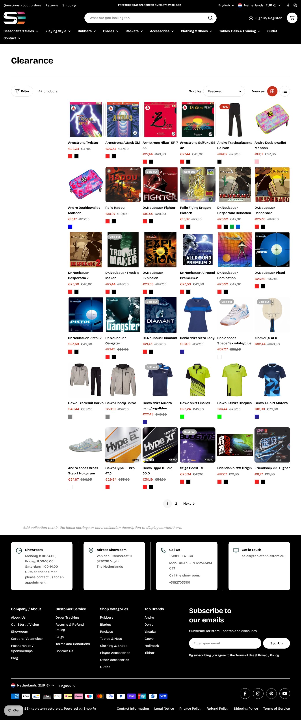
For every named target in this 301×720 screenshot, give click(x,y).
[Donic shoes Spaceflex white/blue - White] (219, 357)
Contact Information (133, 709)
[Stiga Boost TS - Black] (188, 481)
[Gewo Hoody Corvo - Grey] (107, 416)
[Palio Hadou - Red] (107, 221)
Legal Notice (164, 709)
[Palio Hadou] (123, 184)
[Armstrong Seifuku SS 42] (198, 119)
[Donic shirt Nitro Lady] (198, 314)
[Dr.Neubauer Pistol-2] (86, 314)
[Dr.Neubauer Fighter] (160, 184)
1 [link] (167, 503)
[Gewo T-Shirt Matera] (272, 380)
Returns (51, 5)
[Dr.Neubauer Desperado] (272, 184)
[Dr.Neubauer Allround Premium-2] (198, 249)
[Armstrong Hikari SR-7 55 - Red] (145, 161)
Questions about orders (22, 5)
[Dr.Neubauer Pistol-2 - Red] (70, 351)
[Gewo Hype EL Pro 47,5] (123, 445)
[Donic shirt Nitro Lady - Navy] (182, 351)
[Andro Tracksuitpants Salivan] (235, 119)
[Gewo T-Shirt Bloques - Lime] (219, 416)
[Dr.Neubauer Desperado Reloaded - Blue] (238, 226)
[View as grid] (272, 91)
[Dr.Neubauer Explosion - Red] (145, 291)
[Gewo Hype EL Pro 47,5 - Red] (107, 487)
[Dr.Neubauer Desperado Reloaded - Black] (225, 226)
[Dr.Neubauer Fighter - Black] (151, 221)
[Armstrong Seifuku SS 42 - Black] (188, 161)
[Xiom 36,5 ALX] (272, 314)
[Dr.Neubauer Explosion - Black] (151, 291)
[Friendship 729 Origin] (235, 445)
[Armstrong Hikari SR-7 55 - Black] (151, 161)
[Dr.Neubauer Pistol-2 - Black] (76, 351)
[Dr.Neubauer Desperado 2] (86, 249)
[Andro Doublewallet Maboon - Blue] (70, 226)
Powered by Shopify (80, 709)
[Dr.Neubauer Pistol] (272, 249)
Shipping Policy (246, 709)
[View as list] (284, 91)
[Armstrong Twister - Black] (76, 156)
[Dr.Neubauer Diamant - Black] (151, 351)
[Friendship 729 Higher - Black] (263, 481)
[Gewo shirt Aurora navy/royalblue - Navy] (145, 422)
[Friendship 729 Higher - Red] (257, 481)
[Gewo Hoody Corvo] (123, 380)
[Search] (210, 18)
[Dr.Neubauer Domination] (235, 249)
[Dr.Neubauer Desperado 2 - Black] (76, 291)
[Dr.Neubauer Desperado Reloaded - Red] (219, 226)
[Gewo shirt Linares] (198, 380)
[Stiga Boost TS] (198, 445)
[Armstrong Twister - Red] (70, 156)
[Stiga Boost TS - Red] (182, 481)
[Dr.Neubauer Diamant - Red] (145, 351)
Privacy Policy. (269, 655)
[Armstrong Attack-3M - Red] (107, 156)
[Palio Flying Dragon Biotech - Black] (188, 226)
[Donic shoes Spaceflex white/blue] (235, 314)
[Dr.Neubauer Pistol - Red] (257, 286)
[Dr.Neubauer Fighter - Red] (145, 221)
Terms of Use (245, 655)
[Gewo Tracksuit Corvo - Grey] (70, 416)
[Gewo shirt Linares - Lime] (182, 416)
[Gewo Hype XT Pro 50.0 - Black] (151, 487)
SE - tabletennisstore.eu (43, 709)
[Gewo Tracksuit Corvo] (86, 380)
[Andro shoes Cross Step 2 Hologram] (86, 445)
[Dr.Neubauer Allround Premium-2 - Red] (182, 291)
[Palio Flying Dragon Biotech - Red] (182, 226)
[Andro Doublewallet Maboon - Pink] (257, 161)
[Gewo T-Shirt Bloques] (235, 380)
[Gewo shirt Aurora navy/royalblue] (160, 380)
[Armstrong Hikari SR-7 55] (160, 119)
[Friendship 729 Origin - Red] (219, 481)
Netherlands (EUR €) (260, 5)
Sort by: (195, 91)
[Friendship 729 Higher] (272, 445)
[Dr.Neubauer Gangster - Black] (113, 357)
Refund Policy (218, 709)
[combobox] (150, 18)
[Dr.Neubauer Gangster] (123, 314)
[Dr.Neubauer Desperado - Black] (263, 226)
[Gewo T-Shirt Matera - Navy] (257, 416)
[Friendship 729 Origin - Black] (225, 481)
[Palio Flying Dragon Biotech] (198, 184)
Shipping (69, 5)
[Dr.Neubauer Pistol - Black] (263, 286)
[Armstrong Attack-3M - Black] (113, 156)
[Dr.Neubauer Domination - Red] (219, 291)
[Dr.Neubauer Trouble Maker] (123, 249)
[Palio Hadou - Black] (113, 221)
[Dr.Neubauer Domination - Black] (225, 291)
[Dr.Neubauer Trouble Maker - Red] (107, 291)
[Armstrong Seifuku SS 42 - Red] (182, 161)
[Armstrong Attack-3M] (123, 119)
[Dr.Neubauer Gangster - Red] (107, 357)
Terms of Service (276, 709)
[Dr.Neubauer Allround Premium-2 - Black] (188, 291)
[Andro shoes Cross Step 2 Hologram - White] (70, 487)
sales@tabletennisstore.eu (263, 556)
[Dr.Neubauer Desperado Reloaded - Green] (232, 226)
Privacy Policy (190, 709)
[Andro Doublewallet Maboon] (272, 119)
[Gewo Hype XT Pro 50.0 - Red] (145, 487)
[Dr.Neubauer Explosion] (160, 249)
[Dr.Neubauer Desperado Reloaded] (235, 184)
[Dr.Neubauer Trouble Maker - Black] (113, 291)
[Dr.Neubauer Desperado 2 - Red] (70, 291)
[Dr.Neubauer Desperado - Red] (257, 226)
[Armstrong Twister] (86, 119)
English (224, 5)
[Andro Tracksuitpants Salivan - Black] (219, 161)
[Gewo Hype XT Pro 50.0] (160, 445)
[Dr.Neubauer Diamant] (160, 314)
